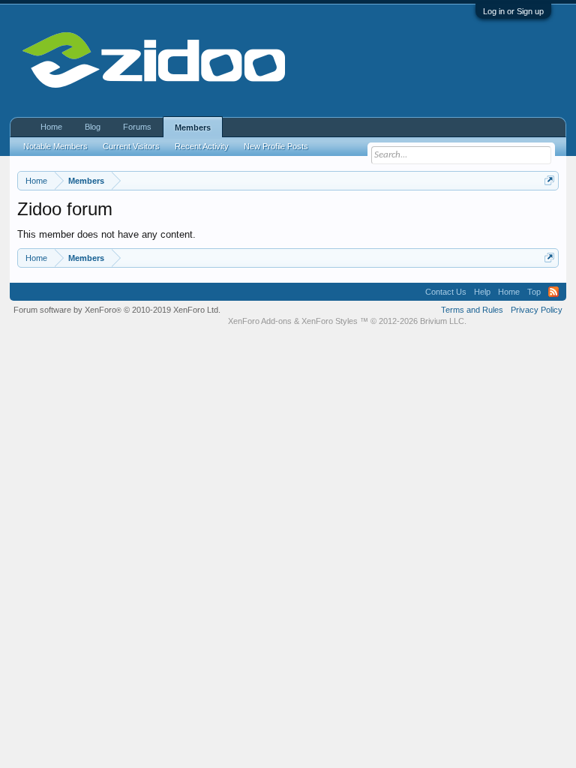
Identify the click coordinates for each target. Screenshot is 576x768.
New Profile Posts (276, 146)
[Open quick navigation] (549, 180)
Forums (137, 126)
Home (51, 126)
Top (534, 291)
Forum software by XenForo (117, 309)
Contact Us (445, 291)
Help (482, 291)
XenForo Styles (330, 321)
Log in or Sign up (513, 11)
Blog (92, 126)
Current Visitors (131, 146)
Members (193, 127)
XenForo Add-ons (260, 321)
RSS (553, 291)
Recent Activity (202, 146)
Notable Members (55, 146)
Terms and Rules (472, 309)
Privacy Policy (536, 309)
